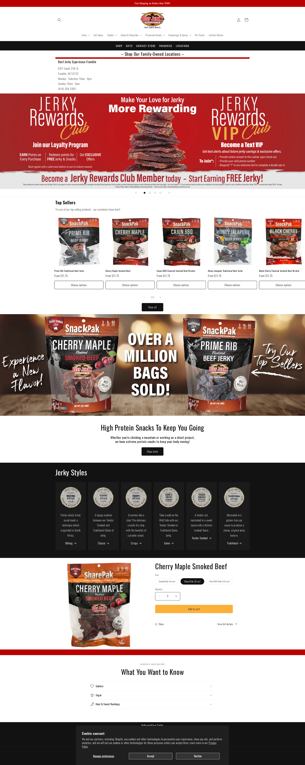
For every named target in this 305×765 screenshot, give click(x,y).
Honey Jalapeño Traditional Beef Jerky (225, 270)
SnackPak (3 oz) (169, 582)
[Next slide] (169, 193)
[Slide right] (160, 297)
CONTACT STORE (146, 46)
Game (167, 543)
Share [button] (161, 624)
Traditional (232, 543)
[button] (59, 20)
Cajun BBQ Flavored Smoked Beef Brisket (176, 270)
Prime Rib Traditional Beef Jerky (69, 270)
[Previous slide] (136, 193)
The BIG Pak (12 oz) (221, 582)
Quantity (158, 589)
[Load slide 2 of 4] (149, 192)
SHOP (119, 46)
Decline (198, 756)
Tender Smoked (200, 538)
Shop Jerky (152, 451)
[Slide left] (145, 297)
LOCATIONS (182, 46)
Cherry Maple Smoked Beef (118, 270)
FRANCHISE (165, 46)
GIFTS (129, 46)
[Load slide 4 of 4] (160, 192)
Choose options (79, 285)
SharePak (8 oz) (192, 581)
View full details (225, 624)
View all (152, 307)
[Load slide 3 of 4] (155, 192)
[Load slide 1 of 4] (144, 192)
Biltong (69, 543)
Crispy (134, 543)
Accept (150, 756)
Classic (101, 543)
